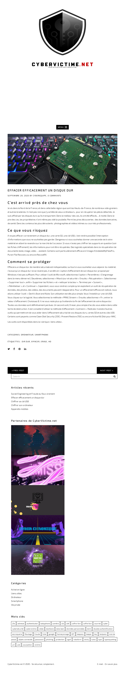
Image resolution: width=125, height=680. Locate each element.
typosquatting (110, 639)
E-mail (100, 664)
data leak (60, 629)
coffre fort (87, 623)
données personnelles (75, 629)
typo (100, 639)
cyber (105, 623)
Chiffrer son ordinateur (22, 405)
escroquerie (17, 634)
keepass (80, 634)
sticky (86, 639)
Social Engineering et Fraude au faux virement (33, 393)
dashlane (50, 629)
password (39, 639)
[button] (62, 127)
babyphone (45, 623)
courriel (97, 623)
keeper (89, 634)
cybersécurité (17, 629)
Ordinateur (27, 335)
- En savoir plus (110, 664)
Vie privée (15, 604)
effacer (35, 341)
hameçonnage (63, 634)
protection (60, 639)
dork (89, 629)
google (51, 634)
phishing (49, 639)
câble (41, 629)
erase (44, 341)
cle (62, 623)
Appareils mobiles (19, 409)
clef (67, 623)
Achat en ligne (18, 589)
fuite (44, 634)
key (95, 634)
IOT (72, 634)
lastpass (103, 634)
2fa (13, 623)
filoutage (28, 634)
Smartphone (41, 335)
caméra (55, 623)
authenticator (32, 623)
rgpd (69, 639)
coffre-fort (76, 623)
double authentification (103, 629)
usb (18, 645)
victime (37, 645)
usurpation (27, 645)
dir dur (26, 341)
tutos (93, 639)
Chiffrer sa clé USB (20, 401)
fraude (37, 634)
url (13, 645)
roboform (77, 639)
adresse (21, 623)
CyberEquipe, (40, 195)
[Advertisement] (62, 100)
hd (49, 341)
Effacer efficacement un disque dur (40, 190)
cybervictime (31, 629)
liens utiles (56, 321)
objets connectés (25, 639)
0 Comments (54, 195)
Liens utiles (16, 593)
